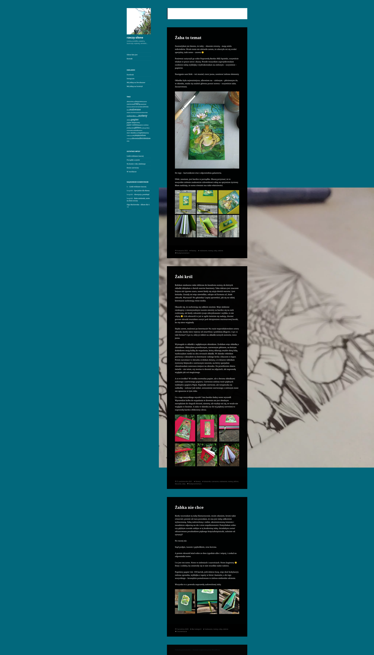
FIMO (136, 104)
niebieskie (131, 116)
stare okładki (131, 133)
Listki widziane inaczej (135, 156)
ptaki (128, 128)
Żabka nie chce (189, 507)
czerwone (130, 104)
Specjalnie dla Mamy (142, 190)
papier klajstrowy (133, 122)
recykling (143, 128)
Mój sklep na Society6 (135, 86)
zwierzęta (129, 138)
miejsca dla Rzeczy (132, 112)
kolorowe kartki (136, 107)
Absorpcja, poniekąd (141, 194)
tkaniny (146, 133)
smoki (136, 130)
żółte (128, 141)
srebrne (140, 130)
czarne (144, 101)
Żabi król (184, 276)
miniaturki (140, 112)
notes (137, 116)
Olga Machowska (133, 205)
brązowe (138, 101)
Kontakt (130, 59)
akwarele (130, 101)
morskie (145, 112)
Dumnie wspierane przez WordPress (206, 650)
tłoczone (178, 484)
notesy (142, 116)
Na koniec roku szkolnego (136, 164)
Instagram (130, 78)
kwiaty (146, 107)
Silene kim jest (132, 55)
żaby (215, 251)
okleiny (129, 120)
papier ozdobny (132, 125)
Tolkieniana (130, 135)
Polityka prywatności (183, 650)
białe (134, 101)
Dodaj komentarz (183, 253)
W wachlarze (132, 172)
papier (135, 119)
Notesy (193, 251)
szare (136, 133)
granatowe (142, 104)
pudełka (132, 128)
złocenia (135, 138)
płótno (138, 127)
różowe (129, 130)
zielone (142, 135)
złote (149, 138)
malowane (135, 109)
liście (128, 110)
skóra (132, 130)
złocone (143, 138)
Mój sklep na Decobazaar (136, 82)
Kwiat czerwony (133, 168)
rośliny (148, 128)
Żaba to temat (188, 37)
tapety (140, 133)
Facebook (130, 75)
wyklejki (136, 135)
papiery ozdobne (143, 125)
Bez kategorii (196, 629)
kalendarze (129, 107)
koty (142, 107)
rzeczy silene (135, 37)
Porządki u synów (133, 160)
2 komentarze (182, 631)
